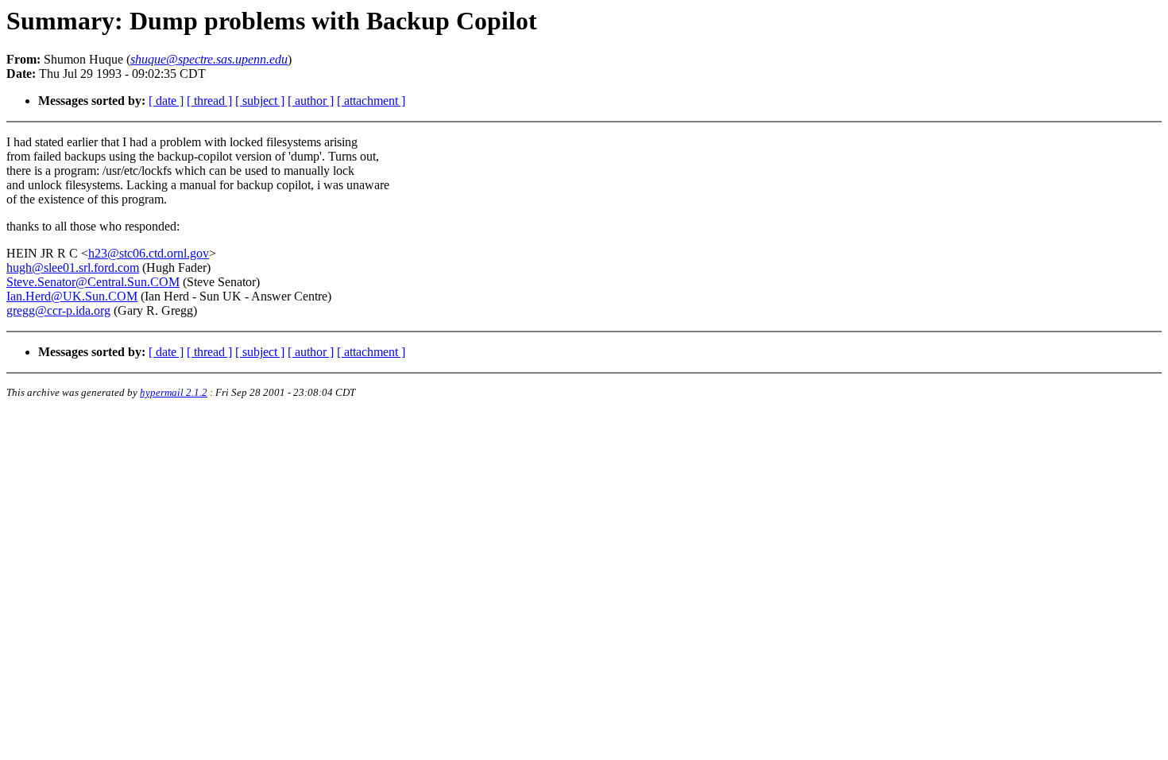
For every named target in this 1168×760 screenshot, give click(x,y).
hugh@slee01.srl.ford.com (72, 267)
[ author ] (311, 100)
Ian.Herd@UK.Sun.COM (71, 296)
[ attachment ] (371, 100)
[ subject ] (259, 100)
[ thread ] (209, 100)
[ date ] (166, 100)
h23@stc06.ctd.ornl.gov (148, 253)
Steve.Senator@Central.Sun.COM (93, 282)
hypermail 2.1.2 (173, 392)
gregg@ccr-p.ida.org (58, 310)
